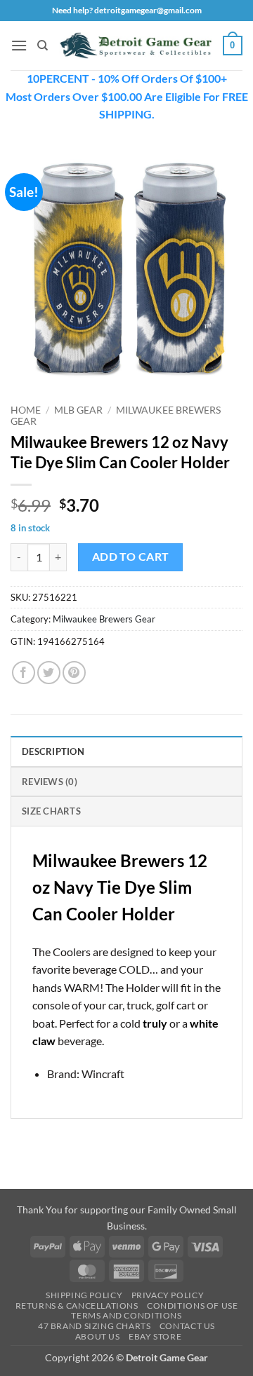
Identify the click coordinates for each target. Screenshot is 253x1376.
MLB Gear (78, 410)
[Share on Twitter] (48, 672)
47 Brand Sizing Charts (94, 1326)
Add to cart (130, 556)
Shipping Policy (84, 1295)
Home (26, 410)
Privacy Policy (168, 1295)
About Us (97, 1336)
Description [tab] (53, 751)
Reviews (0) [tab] (49, 781)
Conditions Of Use (192, 1305)
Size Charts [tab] (51, 811)
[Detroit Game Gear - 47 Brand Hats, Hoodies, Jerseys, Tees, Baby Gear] (135, 46)
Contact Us (187, 1326)
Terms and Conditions (126, 1315)
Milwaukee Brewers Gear (104, 619)
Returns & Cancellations (76, 1305)
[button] (19, 45)
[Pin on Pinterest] (74, 672)
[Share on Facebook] (23, 672)
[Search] (42, 45)
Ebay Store (155, 1336)
